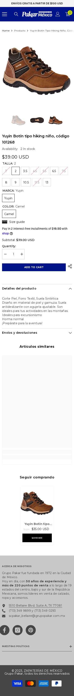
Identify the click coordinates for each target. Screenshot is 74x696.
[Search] (16, 14)
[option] (37, 70)
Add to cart (34, 267)
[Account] (58, 14)
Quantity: (9, 246)
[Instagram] (18, 630)
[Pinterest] (31, 630)
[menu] (4, 14)
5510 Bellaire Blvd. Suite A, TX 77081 (35, 605)
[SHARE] (69, 266)
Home (5, 30)
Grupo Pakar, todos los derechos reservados (37, 673)
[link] (37, 452)
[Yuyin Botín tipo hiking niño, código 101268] (37, 503)
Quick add (37, 538)
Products (19, 30)
